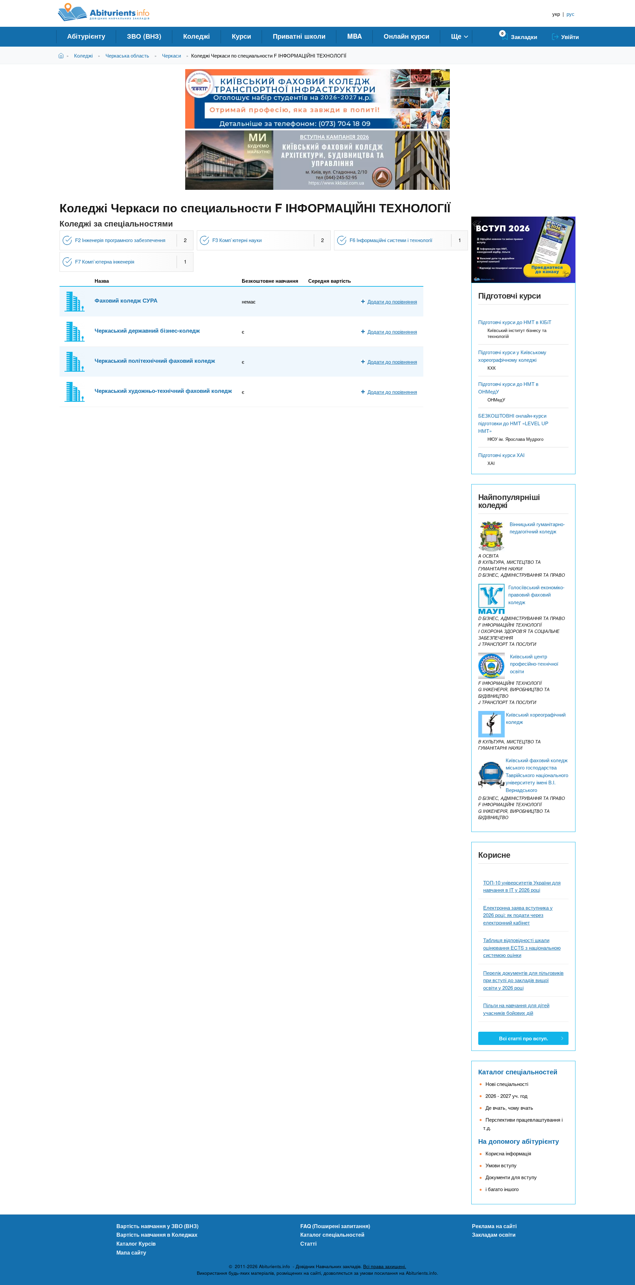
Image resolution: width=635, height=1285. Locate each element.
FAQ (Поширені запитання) (335, 1226)
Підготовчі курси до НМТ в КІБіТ (514, 321)
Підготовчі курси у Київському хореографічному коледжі (512, 356)
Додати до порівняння (392, 301)
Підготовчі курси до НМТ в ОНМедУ (508, 387)
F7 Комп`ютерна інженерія (104, 261)
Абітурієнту (86, 36)
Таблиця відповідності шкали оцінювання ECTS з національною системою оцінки (522, 947)
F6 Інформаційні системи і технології (391, 239)
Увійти (570, 37)
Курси (241, 36)
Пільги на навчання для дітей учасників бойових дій (516, 1009)
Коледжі (196, 36)
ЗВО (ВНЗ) (144, 36)
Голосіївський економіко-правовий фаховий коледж (536, 594)
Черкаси (171, 55)
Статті (308, 1243)
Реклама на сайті (494, 1226)
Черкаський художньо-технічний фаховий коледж (163, 390)
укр (556, 13)
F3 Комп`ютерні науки (237, 239)
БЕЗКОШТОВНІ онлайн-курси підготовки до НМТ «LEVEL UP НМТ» (513, 423)
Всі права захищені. (384, 1266)
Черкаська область (127, 55)
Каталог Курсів (136, 1243)
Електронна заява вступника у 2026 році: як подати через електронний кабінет (518, 915)
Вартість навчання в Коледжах (156, 1234)
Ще (456, 36)
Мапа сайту (131, 1252)
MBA (354, 36)
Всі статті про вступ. (523, 1038)
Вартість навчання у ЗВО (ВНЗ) (157, 1226)
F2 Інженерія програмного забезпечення (120, 239)
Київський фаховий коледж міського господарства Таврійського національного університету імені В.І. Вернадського (537, 775)
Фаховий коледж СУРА (126, 300)
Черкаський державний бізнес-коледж (147, 330)
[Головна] (111, 12)
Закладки (524, 37)
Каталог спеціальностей (517, 1071)
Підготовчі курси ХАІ (501, 454)
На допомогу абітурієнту (518, 1141)
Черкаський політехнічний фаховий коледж (155, 360)
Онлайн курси (406, 36)
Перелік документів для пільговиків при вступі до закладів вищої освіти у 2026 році (523, 980)
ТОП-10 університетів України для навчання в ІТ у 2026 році (522, 886)
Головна (62, 55)
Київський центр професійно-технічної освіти (534, 664)
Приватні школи (299, 36)
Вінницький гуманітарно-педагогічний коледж (537, 527)
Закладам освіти (494, 1234)
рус (570, 13)
